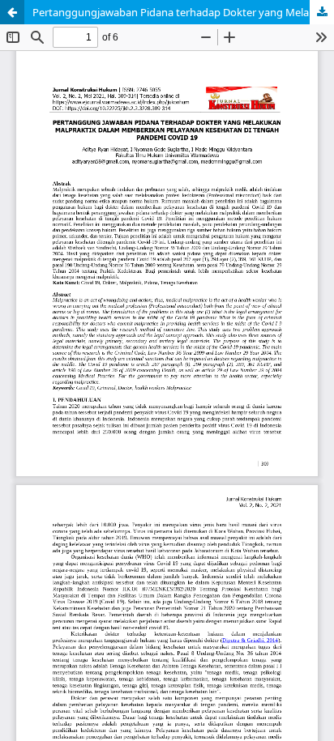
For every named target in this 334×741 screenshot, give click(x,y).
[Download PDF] (322, 12)
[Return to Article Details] (12, 12)
